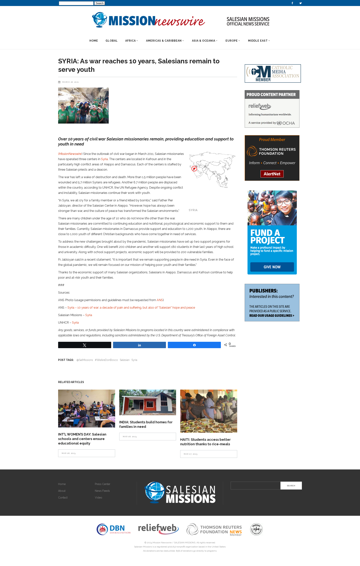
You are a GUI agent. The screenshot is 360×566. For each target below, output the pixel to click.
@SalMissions (84, 359)
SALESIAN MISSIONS (184, 542)
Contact (63, 497)
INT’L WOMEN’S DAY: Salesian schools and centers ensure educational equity (82, 438)
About (61, 490)
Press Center (102, 484)
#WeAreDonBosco (106, 359)
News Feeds (102, 490)
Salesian (125, 359)
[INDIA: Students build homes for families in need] (147, 402)
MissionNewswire (70, 154)
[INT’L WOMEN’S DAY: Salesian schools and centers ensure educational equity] (86, 408)
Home (62, 484)
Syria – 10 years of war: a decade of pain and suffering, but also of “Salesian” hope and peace (131, 307)
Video (98, 497)
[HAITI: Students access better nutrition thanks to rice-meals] (208, 411)
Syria (104, 159)
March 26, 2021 (70, 82)
